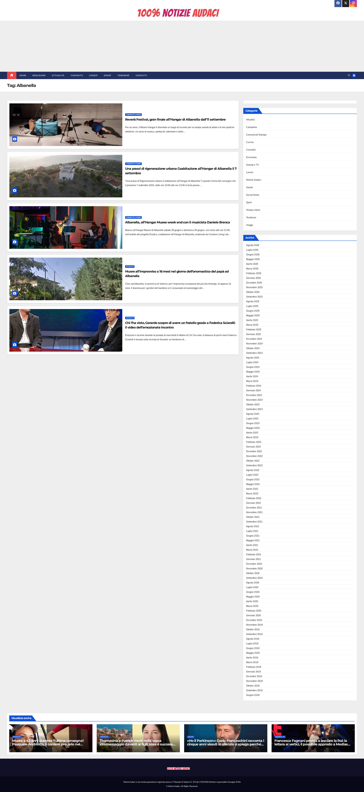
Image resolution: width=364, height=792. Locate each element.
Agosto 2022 (252, 470)
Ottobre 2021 (252, 517)
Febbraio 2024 (253, 386)
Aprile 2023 (252, 432)
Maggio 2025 (253, 315)
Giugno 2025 (252, 311)
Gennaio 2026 (253, 278)
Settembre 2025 (254, 297)
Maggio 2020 (253, 596)
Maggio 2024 (253, 372)
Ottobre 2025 (252, 292)
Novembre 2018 (254, 681)
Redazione (39, 75)
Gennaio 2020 (253, 615)
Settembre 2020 (254, 578)
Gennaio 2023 (253, 446)
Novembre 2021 (254, 512)
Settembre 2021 (254, 521)
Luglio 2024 (252, 362)
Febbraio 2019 (253, 667)
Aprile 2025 (252, 320)
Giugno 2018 (252, 695)
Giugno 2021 (252, 536)
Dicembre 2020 (254, 564)
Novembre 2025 (254, 287)
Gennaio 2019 (253, 671)
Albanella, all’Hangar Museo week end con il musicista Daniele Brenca (177, 222)
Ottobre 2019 (252, 629)
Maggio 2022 (253, 484)
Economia (251, 157)
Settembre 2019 (254, 634)
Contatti (141, 75)
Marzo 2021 (252, 550)
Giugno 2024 (252, 367)
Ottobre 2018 (252, 685)
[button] (349, 75)
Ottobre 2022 (252, 461)
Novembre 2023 (254, 400)
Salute (249, 187)
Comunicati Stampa (133, 114)
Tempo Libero (253, 210)
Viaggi (249, 225)
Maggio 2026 (253, 259)
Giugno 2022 (252, 479)
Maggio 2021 (253, 540)
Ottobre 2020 (252, 573)
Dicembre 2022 (254, 451)
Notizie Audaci (253, 180)
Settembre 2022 (254, 465)
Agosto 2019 (252, 639)
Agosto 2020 (252, 582)
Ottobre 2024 (252, 348)
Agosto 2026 (252, 245)
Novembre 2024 (254, 343)
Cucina (250, 142)
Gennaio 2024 (253, 390)
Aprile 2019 (252, 657)
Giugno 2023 (252, 423)
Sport (107, 75)
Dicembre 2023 (254, 395)
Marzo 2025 (252, 325)
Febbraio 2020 (253, 611)
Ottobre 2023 (252, 404)
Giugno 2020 (252, 592)
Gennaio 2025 (253, 334)
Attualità (58, 75)
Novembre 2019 (254, 625)
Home (22, 75)
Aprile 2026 (252, 264)
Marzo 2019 (252, 662)
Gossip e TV (252, 165)
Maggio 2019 (253, 653)
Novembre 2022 (254, 456)
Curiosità (77, 75)
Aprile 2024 (252, 376)
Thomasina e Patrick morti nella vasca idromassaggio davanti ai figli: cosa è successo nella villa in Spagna (137, 744)
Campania (251, 127)
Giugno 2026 (252, 254)
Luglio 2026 (252, 250)
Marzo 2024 (252, 381)
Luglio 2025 (252, 306)
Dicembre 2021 (254, 507)
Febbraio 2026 (253, 273)
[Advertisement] (182, 46)
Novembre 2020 (254, 568)
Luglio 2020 (252, 587)
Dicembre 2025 (254, 282)
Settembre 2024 (254, 353)
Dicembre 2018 (254, 676)
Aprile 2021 (252, 545)
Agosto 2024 (252, 357)
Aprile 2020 (252, 601)
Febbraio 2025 (253, 329)
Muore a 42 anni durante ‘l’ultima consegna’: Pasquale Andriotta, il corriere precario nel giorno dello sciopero (48, 744)
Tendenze (123, 75)
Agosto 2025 (252, 301)
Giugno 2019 (252, 648)
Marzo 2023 (252, 437)
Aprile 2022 (252, 489)
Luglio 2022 (252, 475)
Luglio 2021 (252, 531)
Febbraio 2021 (253, 554)
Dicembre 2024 (254, 339)
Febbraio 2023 (253, 442)
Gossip (93, 75)
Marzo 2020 (252, 606)
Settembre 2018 (254, 690)
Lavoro (249, 172)
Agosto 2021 (252, 526)
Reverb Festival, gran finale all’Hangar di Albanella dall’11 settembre (175, 119)
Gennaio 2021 (253, 559)
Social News (252, 195)
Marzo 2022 (252, 493)
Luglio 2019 (252, 643)
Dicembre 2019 (254, 620)
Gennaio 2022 (253, 503)
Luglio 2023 (252, 418)
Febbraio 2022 (253, 498)
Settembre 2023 (254, 409)
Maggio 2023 (253, 428)
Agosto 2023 (252, 414)
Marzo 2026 (252, 268)
